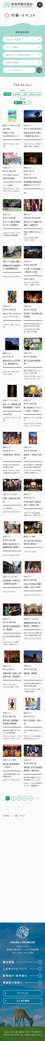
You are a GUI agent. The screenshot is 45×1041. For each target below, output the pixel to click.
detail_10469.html (12, 129)
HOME (6, 816)
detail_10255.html (12, 220)
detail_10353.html (33, 220)
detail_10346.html (33, 625)
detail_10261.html (33, 266)
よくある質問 (23, 1001)
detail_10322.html (12, 538)
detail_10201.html (33, 312)
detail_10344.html (12, 580)
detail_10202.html (33, 453)
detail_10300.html (12, 719)
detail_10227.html (33, 580)
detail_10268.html (33, 406)
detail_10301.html (12, 625)
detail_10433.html (33, 129)
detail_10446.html (33, 671)
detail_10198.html (12, 359)
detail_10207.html (33, 719)
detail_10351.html (12, 406)
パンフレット (23, 993)
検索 (39, 70)
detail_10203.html (12, 497)
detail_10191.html (33, 173)
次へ (37, 798)
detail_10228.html (12, 671)
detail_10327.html (33, 359)
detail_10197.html (12, 173)
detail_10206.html (33, 538)
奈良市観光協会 (18, 4)
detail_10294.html (12, 312)
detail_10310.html (12, 766)
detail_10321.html (12, 266)
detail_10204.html (33, 497)
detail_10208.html (33, 766)
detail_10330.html (12, 453)
